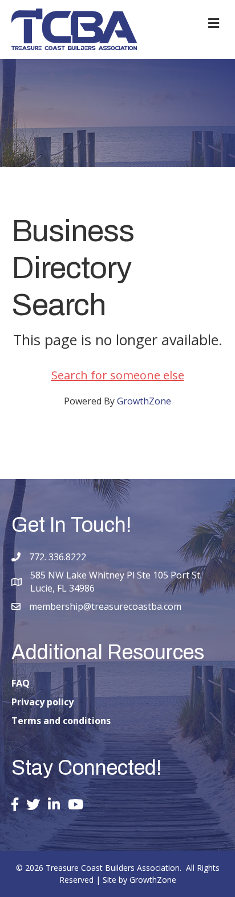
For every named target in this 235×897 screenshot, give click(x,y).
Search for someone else (117, 375)
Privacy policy (42, 702)
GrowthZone (144, 401)
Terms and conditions (61, 720)
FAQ (20, 683)
